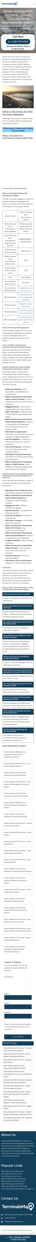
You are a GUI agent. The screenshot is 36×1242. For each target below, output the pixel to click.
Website (7, 1012)
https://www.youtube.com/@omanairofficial (26, 297)
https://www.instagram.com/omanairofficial (26, 319)
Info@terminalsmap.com (13, 1221)
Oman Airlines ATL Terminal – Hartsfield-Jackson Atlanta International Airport (15, 949)
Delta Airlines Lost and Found (12, 1171)
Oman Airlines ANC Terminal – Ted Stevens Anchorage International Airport (17, 784)
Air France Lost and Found (11, 1176)
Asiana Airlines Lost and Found (13, 1181)
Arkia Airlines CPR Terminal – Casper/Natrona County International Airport (17, 1074)
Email (7, 1003)
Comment (8, 977)
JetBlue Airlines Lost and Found (13, 1179)
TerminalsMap (6, 26)
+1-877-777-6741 (19, 41)
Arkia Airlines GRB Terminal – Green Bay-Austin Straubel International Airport (16, 1094)
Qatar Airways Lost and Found (12, 1184)
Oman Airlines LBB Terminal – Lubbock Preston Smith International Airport (15, 754)
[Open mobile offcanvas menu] (34, 4)
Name (7, 994)
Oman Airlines (18, 26)
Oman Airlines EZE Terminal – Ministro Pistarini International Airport (15, 910)
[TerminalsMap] (9, 4)
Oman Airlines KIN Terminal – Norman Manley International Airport (15, 880)
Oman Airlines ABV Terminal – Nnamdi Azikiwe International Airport (15, 805)
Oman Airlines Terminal (18, 188)
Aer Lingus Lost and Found (11, 1174)
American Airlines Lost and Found (14, 1186)
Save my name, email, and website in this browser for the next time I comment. (17, 1026)
